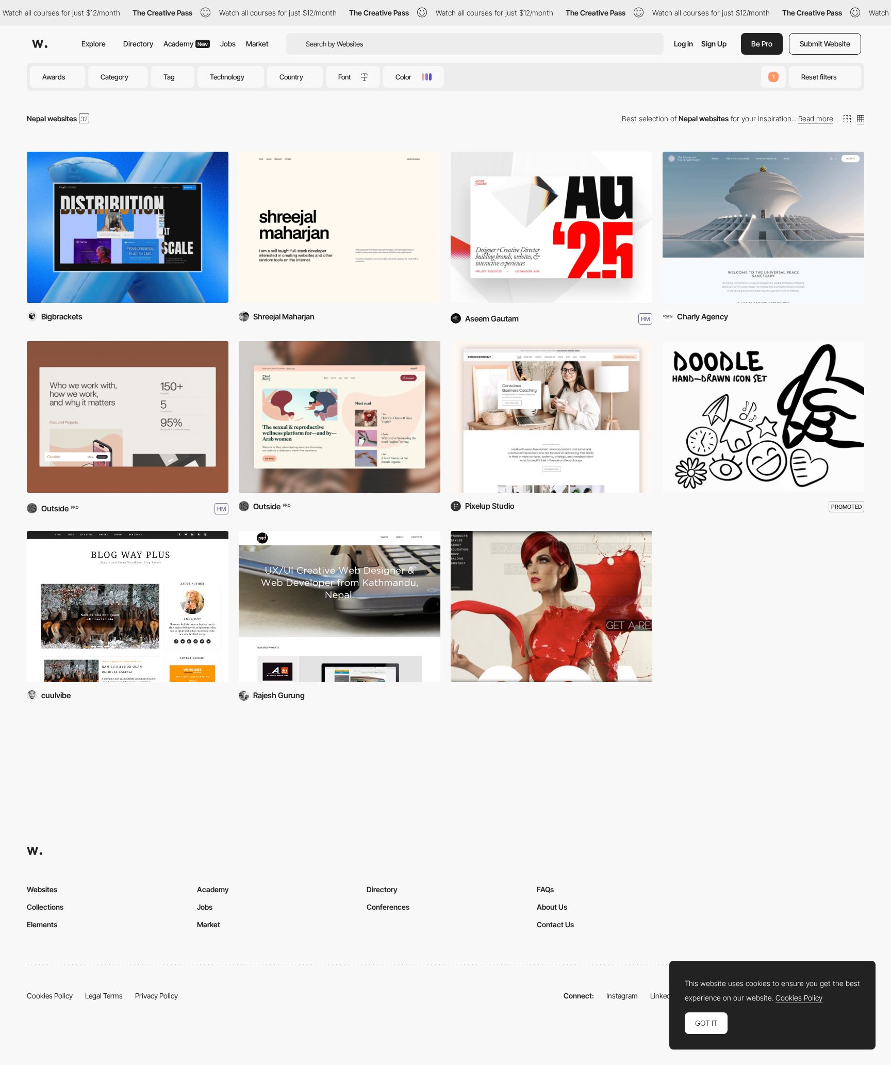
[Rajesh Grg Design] (339, 606)
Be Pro (761, 43)
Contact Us (555, 924)
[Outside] (127, 416)
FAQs (545, 889)
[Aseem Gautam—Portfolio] (551, 227)
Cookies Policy (50, 995)
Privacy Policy (156, 995)
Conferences (388, 906)
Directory (138, 43)
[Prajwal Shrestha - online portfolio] (551, 606)
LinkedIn (663, 995)
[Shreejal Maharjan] (339, 227)
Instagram (622, 995)
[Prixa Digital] (127, 227)
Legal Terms (104, 995)
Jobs (228, 43)
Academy (185, 43)
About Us (552, 906)
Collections (45, 906)
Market (257, 43)
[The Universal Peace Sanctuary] (763, 227)
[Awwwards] (39, 44)
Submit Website (825, 43)
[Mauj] (339, 416)
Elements (42, 924)
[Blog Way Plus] (127, 606)
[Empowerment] (551, 416)
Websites (42, 889)
